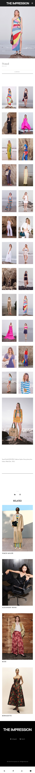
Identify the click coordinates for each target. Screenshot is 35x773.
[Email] (20, 494)
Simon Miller (7, 553)
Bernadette (7, 716)
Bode (4, 662)
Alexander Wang (9, 607)
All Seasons (17, 71)
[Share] (14, 494)
